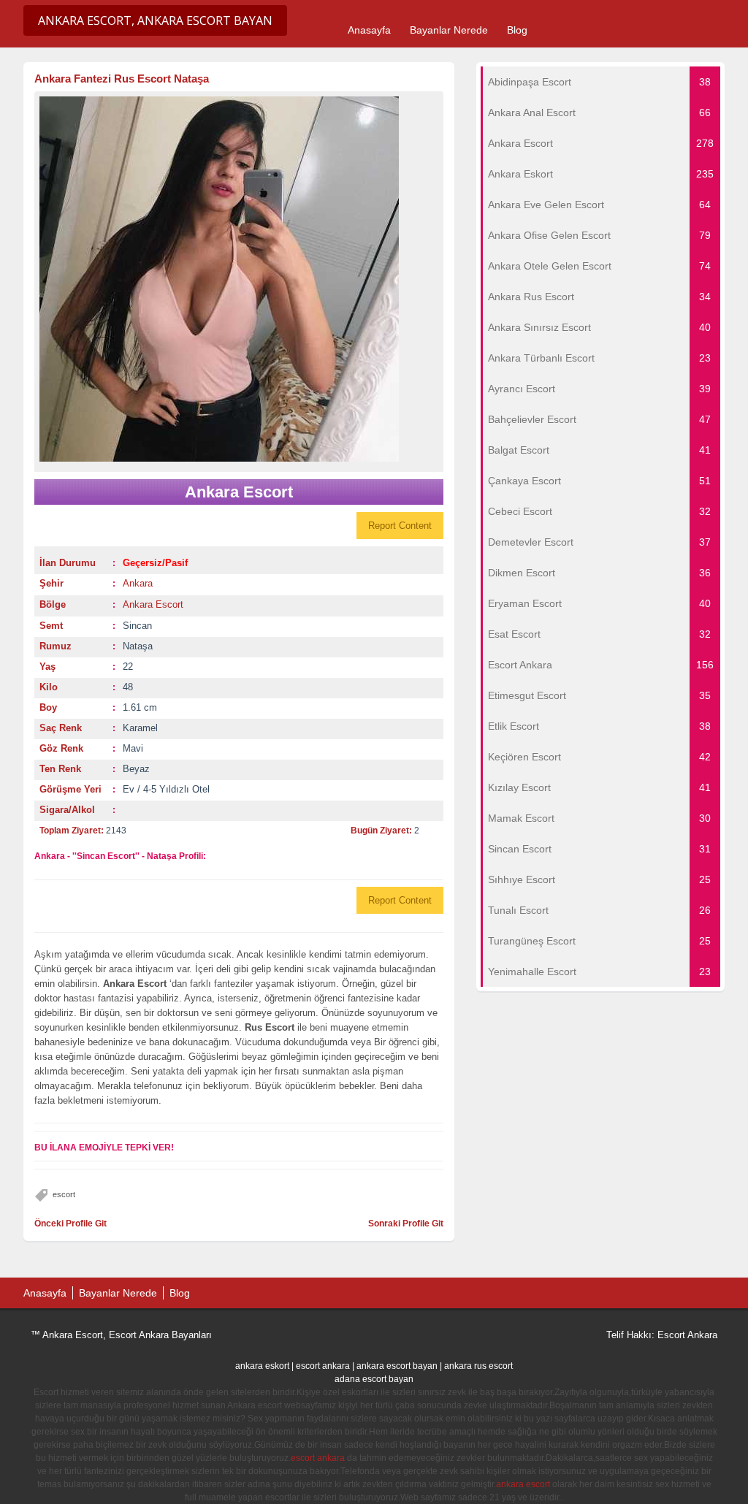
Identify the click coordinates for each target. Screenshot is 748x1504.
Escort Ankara (687, 1334)
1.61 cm (140, 707)
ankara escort (523, 1484)
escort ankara (323, 1366)
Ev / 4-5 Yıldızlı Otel (166, 789)
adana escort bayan (374, 1379)
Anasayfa (369, 30)
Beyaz (136, 768)
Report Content (400, 525)
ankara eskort (262, 1366)
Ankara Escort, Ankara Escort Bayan (155, 20)
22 (128, 666)
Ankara (138, 583)
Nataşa (138, 646)
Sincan (137, 625)
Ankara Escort (153, 604)
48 (128, 687)
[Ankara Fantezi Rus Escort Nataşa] (238, 279)
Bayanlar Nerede (449, 30)
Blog (517, 30)
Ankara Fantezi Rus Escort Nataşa (121, 78)
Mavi (133, 748)
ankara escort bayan (397, 1366)
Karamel (140, 727)
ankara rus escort (478, 1366)
